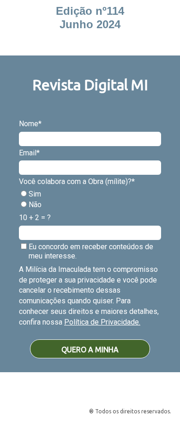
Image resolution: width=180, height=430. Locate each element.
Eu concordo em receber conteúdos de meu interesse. (90, 251)
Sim (34, 194)
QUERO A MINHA (90, 349)
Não (34, 204)
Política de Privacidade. (102, 322)
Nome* (30, 123)
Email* (29, 152)
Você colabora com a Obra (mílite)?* (77, 181)
